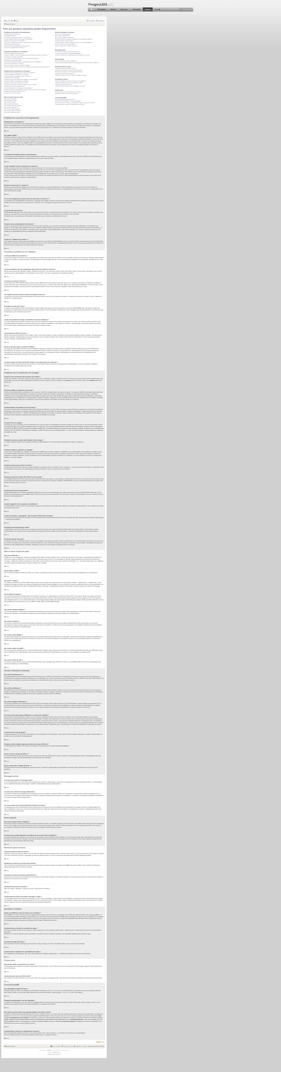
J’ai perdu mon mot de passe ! (12, 44)
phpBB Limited (52, 990)
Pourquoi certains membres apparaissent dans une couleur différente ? (74, 42)
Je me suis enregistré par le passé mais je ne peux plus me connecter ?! (23, 42)
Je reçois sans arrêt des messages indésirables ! (68, 53)
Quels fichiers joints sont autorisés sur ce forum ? (68, 91)
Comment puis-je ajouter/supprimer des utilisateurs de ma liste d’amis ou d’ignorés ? (77, 62)
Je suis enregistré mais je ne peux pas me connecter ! (18, 39)
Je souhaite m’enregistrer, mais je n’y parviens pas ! (18, 37)
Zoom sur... (124, 9)
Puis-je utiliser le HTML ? (10, 100)
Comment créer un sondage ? (12, 77)
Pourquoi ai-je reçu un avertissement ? (14, 86)
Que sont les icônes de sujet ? (12, 112)
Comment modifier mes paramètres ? (14, 53)
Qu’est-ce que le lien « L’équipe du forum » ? (66, 46)
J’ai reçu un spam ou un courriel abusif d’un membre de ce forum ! (72, 55)
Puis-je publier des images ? (11, 104)
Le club (157, 9)
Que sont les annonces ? (11, 107)
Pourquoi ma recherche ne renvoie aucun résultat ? (68, 70)
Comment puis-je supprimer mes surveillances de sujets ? (70, 86)
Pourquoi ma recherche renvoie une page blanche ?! (69, 71)
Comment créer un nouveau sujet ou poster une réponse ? (19, 72)
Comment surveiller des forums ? (64, 84)
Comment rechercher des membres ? (65, 73)
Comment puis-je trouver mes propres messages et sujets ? (71, 75)
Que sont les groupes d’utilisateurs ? (64, 37)
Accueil (91, 9)
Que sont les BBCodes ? (10, 99)
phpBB (28, 312)
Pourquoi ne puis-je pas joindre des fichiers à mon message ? (20, 84)
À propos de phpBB (68, 992)
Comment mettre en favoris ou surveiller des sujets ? (69, 82)
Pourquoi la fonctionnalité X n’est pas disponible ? (68, 101)
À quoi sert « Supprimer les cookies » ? (14, 47)
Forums (147, 9)
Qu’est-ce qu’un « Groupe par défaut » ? (66, 44)
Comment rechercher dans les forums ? (65, 68)
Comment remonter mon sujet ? (12, 93)
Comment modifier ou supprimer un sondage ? (16, 81)
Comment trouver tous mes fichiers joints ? (66, 93)
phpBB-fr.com (57, 1052)
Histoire (113, 9)
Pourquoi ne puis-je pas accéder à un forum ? (16, 82)
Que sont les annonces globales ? (13, 105)
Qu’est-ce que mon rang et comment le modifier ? (17, 65)
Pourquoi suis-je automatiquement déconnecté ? (17, 46)
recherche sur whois (17, 1016)
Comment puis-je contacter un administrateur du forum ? (70, 104)
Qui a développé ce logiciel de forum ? (65, 99)
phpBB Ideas (94, 1002)
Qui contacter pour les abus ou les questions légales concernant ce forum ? (75, 102)
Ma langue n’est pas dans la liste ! (13, 60)
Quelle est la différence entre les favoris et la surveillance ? (70, 81)
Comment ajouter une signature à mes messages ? (17, 76)
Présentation (101, 9)
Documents (136, 9)
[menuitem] (16, 20)
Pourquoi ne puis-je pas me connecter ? (14, 40)
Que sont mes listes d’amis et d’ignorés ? (66, 61)
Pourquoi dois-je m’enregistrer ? (12, 34)
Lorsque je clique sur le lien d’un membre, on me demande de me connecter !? (27, 67)
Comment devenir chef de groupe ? (64, 40)
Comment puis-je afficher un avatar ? (14, 63)
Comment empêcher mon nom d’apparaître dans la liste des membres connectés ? (26, 55)
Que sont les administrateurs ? (63, 34)
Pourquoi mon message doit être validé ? (15, 91)
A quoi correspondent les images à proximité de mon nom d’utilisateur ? (23, 61)
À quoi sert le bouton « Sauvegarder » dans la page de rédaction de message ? (25, 89)
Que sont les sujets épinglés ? (12, 109)
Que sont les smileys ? (10, 102)
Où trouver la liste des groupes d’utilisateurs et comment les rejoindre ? (74, 39)
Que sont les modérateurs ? (62, 35)
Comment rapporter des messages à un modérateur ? (18, 88)
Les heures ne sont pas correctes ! (13, 56)
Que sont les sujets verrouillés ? (12, 110)
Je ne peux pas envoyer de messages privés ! (67, 51)
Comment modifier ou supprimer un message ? (16, 74)
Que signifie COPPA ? (10, 35)
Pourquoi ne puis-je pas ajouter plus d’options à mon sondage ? (21, 79)
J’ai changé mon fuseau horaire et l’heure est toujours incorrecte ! (21, 58)
